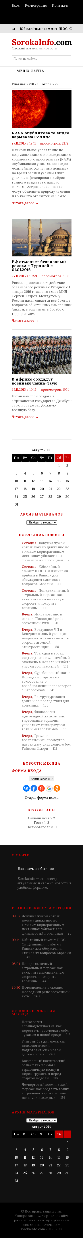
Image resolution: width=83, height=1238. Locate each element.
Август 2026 (41, 450)
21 (50, 489)
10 (16, 481)
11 (25, 481)
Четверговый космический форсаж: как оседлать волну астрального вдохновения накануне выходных (45, 1091)
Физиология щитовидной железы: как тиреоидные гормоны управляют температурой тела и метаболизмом (45, 720)
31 (16, 504)
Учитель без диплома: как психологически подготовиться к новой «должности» (43, 1047)
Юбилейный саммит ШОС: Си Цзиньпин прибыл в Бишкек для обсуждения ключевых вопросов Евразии (45, 575)
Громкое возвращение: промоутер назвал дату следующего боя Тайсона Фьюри (46, 742)
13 (41, 481)
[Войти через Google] (49, 788)
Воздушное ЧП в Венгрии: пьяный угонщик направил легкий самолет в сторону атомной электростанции (45, 638)
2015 (32, 84)
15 (59, 481)
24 (16, 496)
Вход (16, 5)
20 (42, 489)
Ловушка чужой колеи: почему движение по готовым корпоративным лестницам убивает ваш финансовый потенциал (46, 551)
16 (67, 481)
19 (33, 489)
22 (59, 489)
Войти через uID (41, 779)
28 (50, 496)
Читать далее (25, 203)
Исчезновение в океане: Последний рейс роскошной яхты (42, 618)
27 (42, 496)
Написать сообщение (36, 869)
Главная (18, 84)
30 (67, 496)
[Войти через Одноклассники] (57, 788)
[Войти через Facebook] (34, 788)
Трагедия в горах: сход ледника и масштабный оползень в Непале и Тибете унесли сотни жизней (46, 659)
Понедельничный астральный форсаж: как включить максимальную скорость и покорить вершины (45, 599)
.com (42, 42)
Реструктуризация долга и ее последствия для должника (45, 701)
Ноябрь (45, 84)
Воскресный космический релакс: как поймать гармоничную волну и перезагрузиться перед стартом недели (43, 1069)
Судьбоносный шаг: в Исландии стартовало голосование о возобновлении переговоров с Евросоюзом (46, 681)
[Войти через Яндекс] (41, 788)
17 (16, 489)
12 (33, 481)
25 (25, 496)
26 (33, 496)
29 (59, 496)
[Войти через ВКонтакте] (26, 788)
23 (67, 489)
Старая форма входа (41, 797)
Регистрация (36, 5)
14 (50, 481)
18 (25, 489)
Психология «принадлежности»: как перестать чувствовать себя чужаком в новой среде (46, 1028)
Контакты (60, 5)
